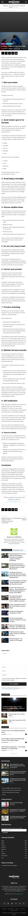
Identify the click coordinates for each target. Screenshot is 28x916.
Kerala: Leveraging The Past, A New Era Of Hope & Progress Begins (17, 606)
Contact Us (17, 908)
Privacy (12, 910)
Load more (13, 753)
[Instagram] (8, 903)
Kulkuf (12, 74)
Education (3, 614)
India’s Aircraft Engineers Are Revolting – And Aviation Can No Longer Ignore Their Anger (17, 626)
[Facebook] (2, 53)
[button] (2, 2)
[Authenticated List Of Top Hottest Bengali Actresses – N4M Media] (5, 811)
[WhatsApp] (12, 53)
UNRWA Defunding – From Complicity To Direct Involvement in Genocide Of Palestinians (7, 520)
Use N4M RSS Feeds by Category (9, 865)
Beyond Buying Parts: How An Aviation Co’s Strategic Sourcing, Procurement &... (17, 766)
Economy (3, 621)
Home (2, 10)
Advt (16, 910)
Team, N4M (3, 734)
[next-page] (5, 646)
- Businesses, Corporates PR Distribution (11, 790)
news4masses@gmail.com (14, 501)
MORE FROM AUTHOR (18, 550)
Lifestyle (6, 10)
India (3, 599)
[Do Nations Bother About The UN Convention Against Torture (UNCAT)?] (14, 705)
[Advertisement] (14, 22)
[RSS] (19, 903)
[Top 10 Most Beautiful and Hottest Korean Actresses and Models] (5, 818)
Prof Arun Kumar (4, 742)
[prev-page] (2, 646)
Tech (3, 635)
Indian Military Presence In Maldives (20, 519)
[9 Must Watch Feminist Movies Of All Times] (4, 722)
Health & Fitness (12, 10)
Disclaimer (23, 908)
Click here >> (16, 7)
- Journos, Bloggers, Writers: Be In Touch (11, 788)
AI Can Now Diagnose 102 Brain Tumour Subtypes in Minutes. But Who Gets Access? (18, 582)
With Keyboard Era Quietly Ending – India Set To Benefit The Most (17, 633)
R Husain (4, 710)
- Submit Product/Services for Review (10, 792)
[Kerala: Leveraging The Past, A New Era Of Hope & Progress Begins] (5, 606)
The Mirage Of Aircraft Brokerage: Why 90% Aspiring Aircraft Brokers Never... (18, 780)
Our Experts (4, 908)
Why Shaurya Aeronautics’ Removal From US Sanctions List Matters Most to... (18, 773)
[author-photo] (14, 535)
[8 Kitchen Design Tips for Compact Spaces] (4, 715)
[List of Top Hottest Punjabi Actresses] (5, 804)
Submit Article (11, 908)
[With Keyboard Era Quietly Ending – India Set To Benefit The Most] (5, 633)
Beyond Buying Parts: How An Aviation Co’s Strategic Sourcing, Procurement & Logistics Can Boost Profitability (17, 557)
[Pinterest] (9, 53)
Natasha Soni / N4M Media (7, 48)
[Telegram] (16, 53)
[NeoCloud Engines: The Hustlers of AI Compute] (5, 640)
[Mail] (12, 903)
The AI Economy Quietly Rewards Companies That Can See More (17, 619)
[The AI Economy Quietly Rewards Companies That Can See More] (5, 619)
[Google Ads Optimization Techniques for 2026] (5, 613)
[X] (6, 53)
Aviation (3, 557)
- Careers (3, 794)
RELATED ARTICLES (6, 550)
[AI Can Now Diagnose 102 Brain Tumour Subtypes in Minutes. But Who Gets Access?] (5, 582)
